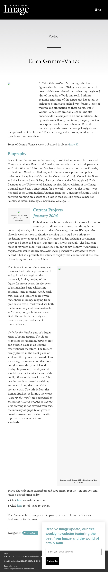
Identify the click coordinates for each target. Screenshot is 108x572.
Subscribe (52, 561)
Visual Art (31, 533)
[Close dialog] (101, 526)
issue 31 (74, 144)
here (19, 500)
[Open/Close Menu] (103, 9)
